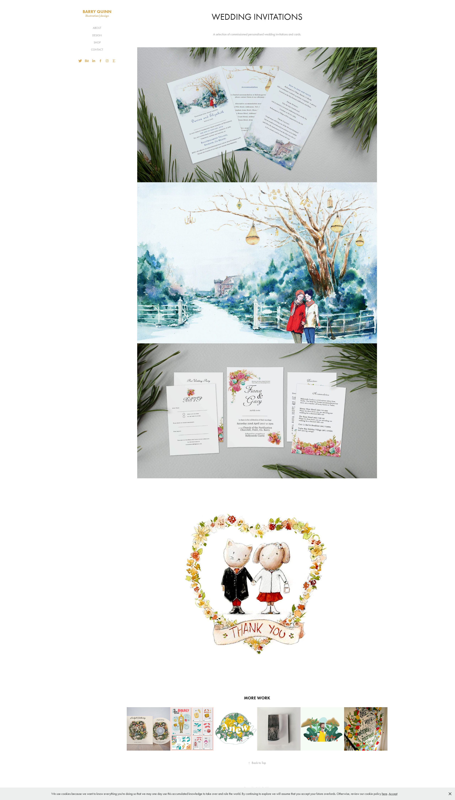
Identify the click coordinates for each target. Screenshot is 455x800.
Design (97, 35)
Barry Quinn (97, 11)
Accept (393, 794)
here (384, 794)
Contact (97, 49)
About (97, 28)
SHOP (97, 42)
